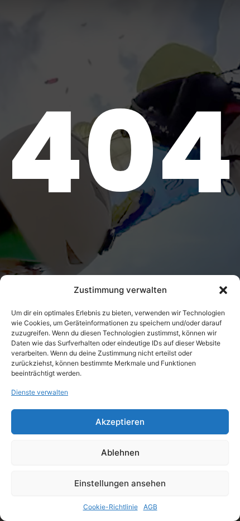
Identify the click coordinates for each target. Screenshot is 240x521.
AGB (150, 507)
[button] (223, 290)
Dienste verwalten (39, 392)
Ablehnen (120, 452)
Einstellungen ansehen (120, 483)
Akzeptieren (120, 421)
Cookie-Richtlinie (110, 507)
